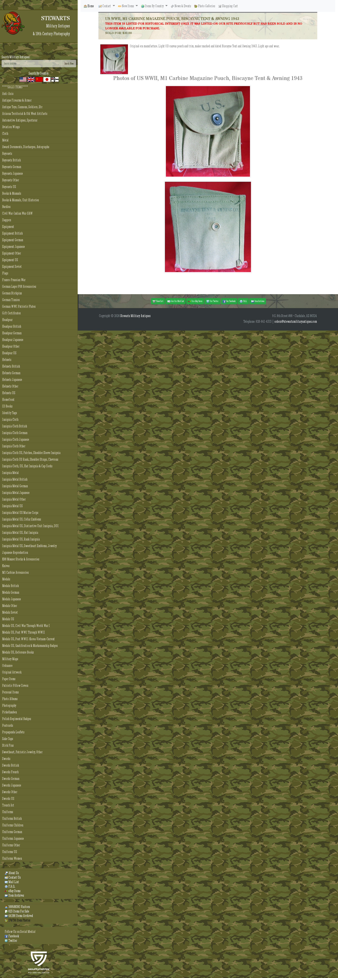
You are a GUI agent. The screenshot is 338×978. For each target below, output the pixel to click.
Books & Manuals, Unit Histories (20, 200)
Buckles (6, 206)
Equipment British (12, 233)
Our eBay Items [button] (196, 301)
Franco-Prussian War (13, 280)
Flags (5, 273)
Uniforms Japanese (13, 838)
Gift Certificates (11, 313)
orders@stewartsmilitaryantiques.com (295, 321)
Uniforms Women (12, 858)
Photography (9, 705)
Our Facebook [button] (231, 301)
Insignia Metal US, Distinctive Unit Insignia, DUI (30, 526)
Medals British (10, 585)
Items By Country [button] (154, 6)
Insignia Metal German (15, 486)
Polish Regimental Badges (16, 718)
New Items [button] (128, 6)
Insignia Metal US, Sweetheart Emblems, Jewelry (29, 546)
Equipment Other (11, 253)
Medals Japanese (11, 599)
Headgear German (12, 333)
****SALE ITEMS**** (15, 87)
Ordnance (7, 665)
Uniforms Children (12, 825)
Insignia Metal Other (14, 499)
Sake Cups (7, 738)
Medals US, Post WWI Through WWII (23, 632)
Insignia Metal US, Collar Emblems (21, 519)
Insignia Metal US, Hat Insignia (20, 532)
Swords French (10, 772)
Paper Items (8, 679)
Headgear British (11, 326)
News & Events (182, 6)
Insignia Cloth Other (13, 446)
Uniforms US (9, 851)
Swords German (10, 778)
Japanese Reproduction (15, 552)
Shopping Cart (229, 6)
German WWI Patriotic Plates (19, 306)
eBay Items (14, 891)
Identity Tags (9, 413)
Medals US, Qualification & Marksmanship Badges (30, 645)
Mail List (13, 882)
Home (90, 6)
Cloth (5, 133)
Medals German (10, 592)
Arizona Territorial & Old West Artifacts (24, 113)
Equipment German (12, 240)
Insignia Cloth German (14, 433)
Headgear (7, 319)
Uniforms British (12, 818)
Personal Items (10, 692)
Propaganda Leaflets (13, 732)
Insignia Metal (10, 472)
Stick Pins (8, 745)
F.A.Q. (11, 886)
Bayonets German (11, 166)
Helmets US (8, 393)
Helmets (6, 359)
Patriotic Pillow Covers (15, 685)
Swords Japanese (11, 785)
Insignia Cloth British (14, 426)
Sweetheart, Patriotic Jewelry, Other (22, 752)
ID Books (7, 406)
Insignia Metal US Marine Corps (20, 512)
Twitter (12, 940)
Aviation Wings (11, 127)
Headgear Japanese (12, 339)
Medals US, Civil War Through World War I (26, 625)
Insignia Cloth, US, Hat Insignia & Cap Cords (27, 466)
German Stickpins (12, 293)
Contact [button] (106, 6)
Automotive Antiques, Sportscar (19, 120)
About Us (13, 873)
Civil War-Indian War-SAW (17, 213)
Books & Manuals (11, 193)
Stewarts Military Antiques (135, 316)
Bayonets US (9, 186)
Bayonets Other (10, 180)
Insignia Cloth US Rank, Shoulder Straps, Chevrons (30, 459)
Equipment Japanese (13, 246)
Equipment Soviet (12, 266)
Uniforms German (12, 832)
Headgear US (9, 353)
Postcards (7, 725)
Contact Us (14, 877)
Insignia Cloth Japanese (15, 439)
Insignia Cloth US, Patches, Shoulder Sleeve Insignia (31, 452)
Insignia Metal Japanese (16, 492)
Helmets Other (10, 386)
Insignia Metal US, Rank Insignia (21, 539)
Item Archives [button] (259, 301)
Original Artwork (12, 672)
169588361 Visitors (19, 906)
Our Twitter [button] (213, 301)
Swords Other (9, 792)
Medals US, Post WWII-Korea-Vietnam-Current (28, 639)
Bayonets (7, 153)
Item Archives (16, 895)
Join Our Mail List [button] (177, 301)
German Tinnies (11, 300)
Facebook (13, 936)
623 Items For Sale (18, 911)
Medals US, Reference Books (18, 652)
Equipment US (10, 260)
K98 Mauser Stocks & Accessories (20, 559)
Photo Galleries (206, 6)
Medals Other (9, 605)
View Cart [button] (159, 301)
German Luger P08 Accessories (19, 286)
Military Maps (10, 659)
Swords (6, 758)
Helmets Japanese (12, 379)
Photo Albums (10, 699)
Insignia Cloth (10, 419)
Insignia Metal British (14, 479)
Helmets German (11, 373)
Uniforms (7, 812)
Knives (6, 566)
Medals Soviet (10, 612)
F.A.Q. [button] (245, 301)
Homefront (8, 399)
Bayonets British (11, 160)
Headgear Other (10, 346)
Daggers (6, 220)
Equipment (8, 226)
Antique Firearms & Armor (16, 100)
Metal (5, 140)
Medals (6, 579)
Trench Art (8, 805)
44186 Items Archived (20, 915)
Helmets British (11, 366)
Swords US (8, 798)
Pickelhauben (9, 712)
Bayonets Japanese (12, 173)
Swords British (10, 765)
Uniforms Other (11, 845)
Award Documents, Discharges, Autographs (25, 147)
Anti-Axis (7, 93)
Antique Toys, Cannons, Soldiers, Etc (22, 107)
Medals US (8, 619)
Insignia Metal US (12, 506)
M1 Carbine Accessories (15, 572)
